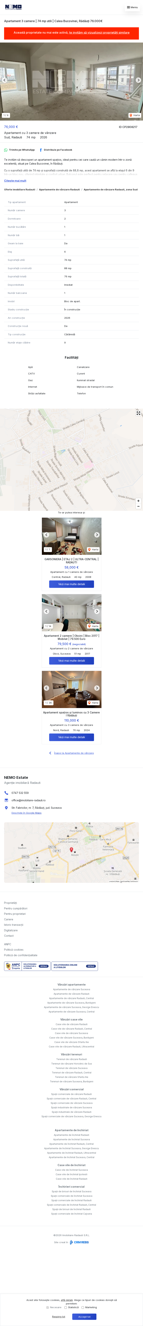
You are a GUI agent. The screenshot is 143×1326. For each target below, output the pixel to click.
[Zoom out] (138, 506)
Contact (9, 935)
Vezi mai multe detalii (71, 584)
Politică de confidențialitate (20, 955)
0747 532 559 (20, 792)
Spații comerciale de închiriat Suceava (71, 1195)
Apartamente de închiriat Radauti (71, 1135)
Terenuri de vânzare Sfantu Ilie (71, 1077)
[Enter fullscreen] (138, 413)
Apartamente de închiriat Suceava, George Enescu (71, 1148)
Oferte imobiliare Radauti (19, 189)
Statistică (73, 1307)
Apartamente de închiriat (71, 1130)
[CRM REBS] (79, 1242)
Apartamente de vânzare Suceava (71, 989)
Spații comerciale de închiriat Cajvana (71, 1213)
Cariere (8, 919)
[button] (4, 80)
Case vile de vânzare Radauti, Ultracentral (71, 1046)
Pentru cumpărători (15, 908)
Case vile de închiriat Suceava (71, 1169)
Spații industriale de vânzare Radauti (71, 1112)
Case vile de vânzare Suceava (71, 1033)
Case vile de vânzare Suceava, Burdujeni (71, 1037)
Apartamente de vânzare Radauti (59, 189)
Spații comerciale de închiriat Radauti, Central (71, 1204)
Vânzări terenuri (71, 1054)
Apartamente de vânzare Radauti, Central (71, 998)
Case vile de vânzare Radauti (72, 1024)
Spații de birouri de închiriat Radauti (71, 1209)
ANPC (7, 944)
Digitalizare (11, 930)
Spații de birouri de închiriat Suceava (71, 1191)
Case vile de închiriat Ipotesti (71, 1174)
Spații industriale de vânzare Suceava (71, 1107)
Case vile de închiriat (71, 1165)
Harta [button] (136, 115)
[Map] (71, 460)
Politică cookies (13, 949)
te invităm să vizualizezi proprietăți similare (99, 32)
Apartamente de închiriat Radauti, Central (71, 1143)
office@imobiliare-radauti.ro (29, 800)
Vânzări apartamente (72, 984)
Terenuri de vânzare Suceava (71, 1068)
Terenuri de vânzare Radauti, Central (71, 1072)
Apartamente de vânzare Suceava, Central (72, 1011)
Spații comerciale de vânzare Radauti (71, 1094)
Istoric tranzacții (13, 924)
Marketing (91, 1307)
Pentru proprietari (15, 913)
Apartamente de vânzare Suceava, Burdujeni (71, 1002)
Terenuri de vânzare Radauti (71, 1059)
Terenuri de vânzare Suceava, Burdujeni (71, 1081)
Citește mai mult (15, 180)
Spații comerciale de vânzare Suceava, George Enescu (71, 1116)
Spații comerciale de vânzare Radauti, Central (71, 1098)
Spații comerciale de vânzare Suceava (72, 1103)
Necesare (55, 1307)
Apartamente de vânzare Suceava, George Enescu (71, 1007)
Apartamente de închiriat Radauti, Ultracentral (71, 1152)
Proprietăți (10, 902)
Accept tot (84, 1316)
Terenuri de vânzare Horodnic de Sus (71, 1063)
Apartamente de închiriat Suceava (71, 1139)
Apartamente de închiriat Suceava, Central (71, 1157)
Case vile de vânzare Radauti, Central (71, 1028)
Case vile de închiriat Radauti (71, 1178)
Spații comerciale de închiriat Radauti (71, 1200)
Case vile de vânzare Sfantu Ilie (71, 1042)
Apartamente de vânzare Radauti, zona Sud (111, 189)
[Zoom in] (138, 501)
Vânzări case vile (71, 1019)
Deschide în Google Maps (27, 812)
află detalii (67, 1300)
